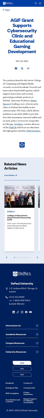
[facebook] (26, 312)
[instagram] (22, 312)
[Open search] (36, 3)
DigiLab (13, 128)
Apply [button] (22, 363)
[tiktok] (18, 312)
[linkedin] (13, 312)
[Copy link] (28, 68)
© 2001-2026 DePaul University (22, 411)
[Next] (37, 257)
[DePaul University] (12, 3)
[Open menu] (40, 3)
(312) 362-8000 (16, 297)
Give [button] (22, 375)
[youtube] (30, 312)
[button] (10, 175)
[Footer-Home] (22, 274)
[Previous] (6, 257)
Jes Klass (18, 124)
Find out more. (34, 131)
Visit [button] (22, 369)
